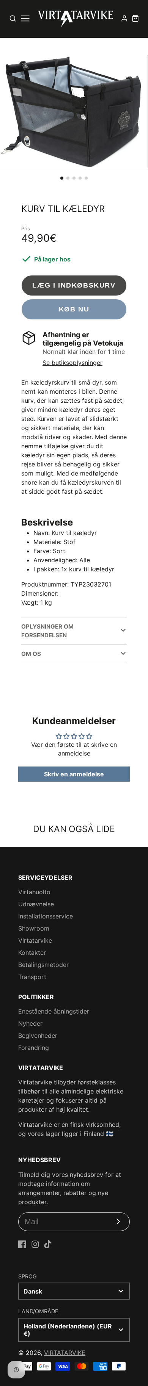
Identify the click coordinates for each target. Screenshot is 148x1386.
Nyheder (30, 1023)
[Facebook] (22, 1244)
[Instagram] (35, 1244)
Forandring (33, 1047)
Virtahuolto (34, 892)
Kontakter (32, 952)
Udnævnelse (36, 904)
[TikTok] (48, 1244)
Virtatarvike (35, 940)
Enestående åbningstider (53, 1011)
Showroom (33, 928)
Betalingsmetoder (43, 964)
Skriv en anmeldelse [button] (74, 774)
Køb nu (74, 309)
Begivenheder (37, 1035)
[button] (61, 178)
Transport (32, 977)
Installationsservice (45, 916)
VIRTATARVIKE (64, 1352)
